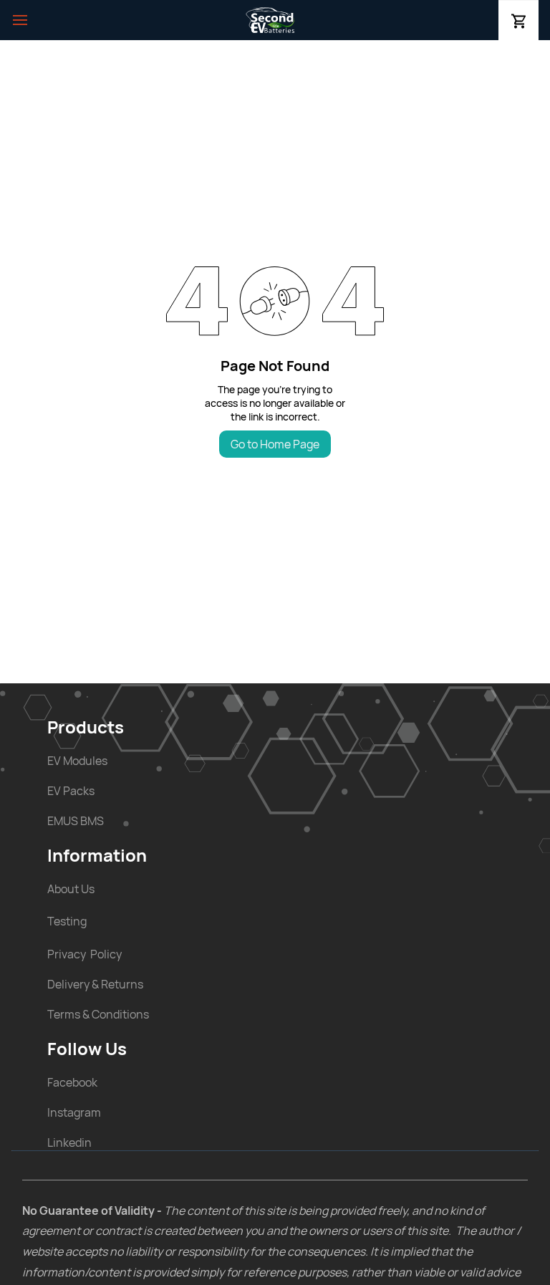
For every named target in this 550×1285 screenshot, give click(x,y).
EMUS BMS (75, 821)
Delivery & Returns (95, 984)
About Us (71, 889)
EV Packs (71, 791)
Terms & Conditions (98, 1014)
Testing (67, 921)
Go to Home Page (275, 444)
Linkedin (69, 1142)
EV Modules (77, 761)
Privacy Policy (84, 954)
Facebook (72, 1082)
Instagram (74, 1112)
